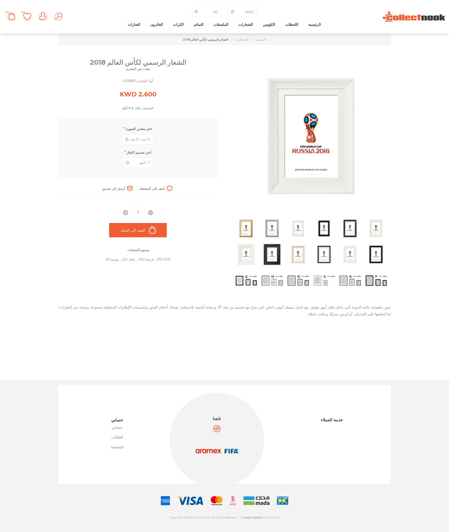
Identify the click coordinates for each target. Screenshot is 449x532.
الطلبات (117, 437)
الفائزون (156, 24)
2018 (166, 259)
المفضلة (117, 447)
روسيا (115, 259)
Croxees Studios (251, 517)
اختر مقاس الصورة (138, 129)
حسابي (117, 427)
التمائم (198, 24)
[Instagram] (216, 428)
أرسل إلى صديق (113, 188)
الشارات (134, 24)
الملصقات (221, 24)
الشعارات (246, 24)
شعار (131, 259)
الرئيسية (314, 24)
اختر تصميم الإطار (138, 152)
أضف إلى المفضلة (152, 188)
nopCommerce (236, 522)
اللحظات (291, 24)
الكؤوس (269, 24)
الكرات (178, 24)
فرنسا (149, 259)
